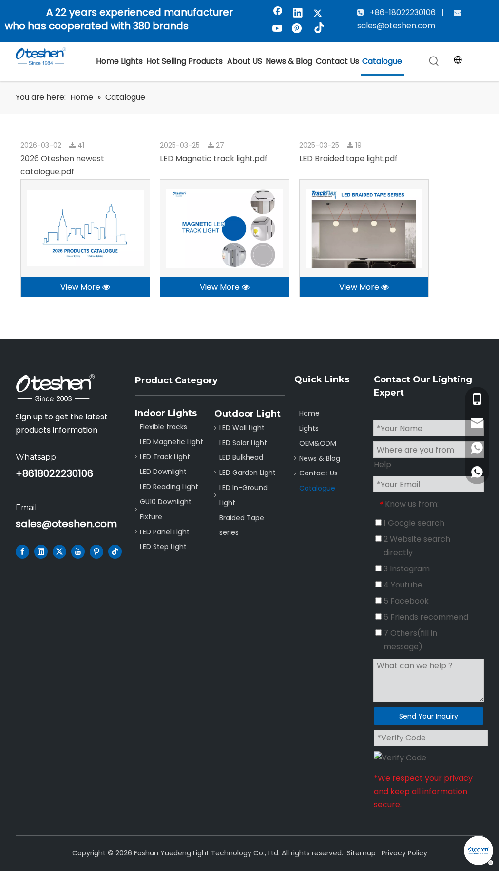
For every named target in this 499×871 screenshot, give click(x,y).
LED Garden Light (247, 472)
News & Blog (319, 458)
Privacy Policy (404, 853)
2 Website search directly (416, 545)
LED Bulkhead (241, 457)
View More (81, 287)
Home (309, 413)
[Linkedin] (298, 13)
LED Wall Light (242, 428)
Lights (309, 428)
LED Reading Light (169, 487)
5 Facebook (405, 600)
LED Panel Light (165, 532)
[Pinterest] (298, 29)
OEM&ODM (317, 443)
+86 (25, 473)
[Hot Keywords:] (434, 61)
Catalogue (317, 488)
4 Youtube (402, 584)
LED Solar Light (243, 443)
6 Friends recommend (425, 617)
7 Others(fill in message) (409, 639)
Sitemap (361, 853)
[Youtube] (278, 29)
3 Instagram (406, 568)
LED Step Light (163, 546)
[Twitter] (318, 13)
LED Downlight (163, 471)
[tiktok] (318, 29)
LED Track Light (165, 457)
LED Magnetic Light (171, 442)
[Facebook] (278, 13)
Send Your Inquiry (428, 716)
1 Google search (413, 523)
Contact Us (318, 473)
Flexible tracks (163, 427)
